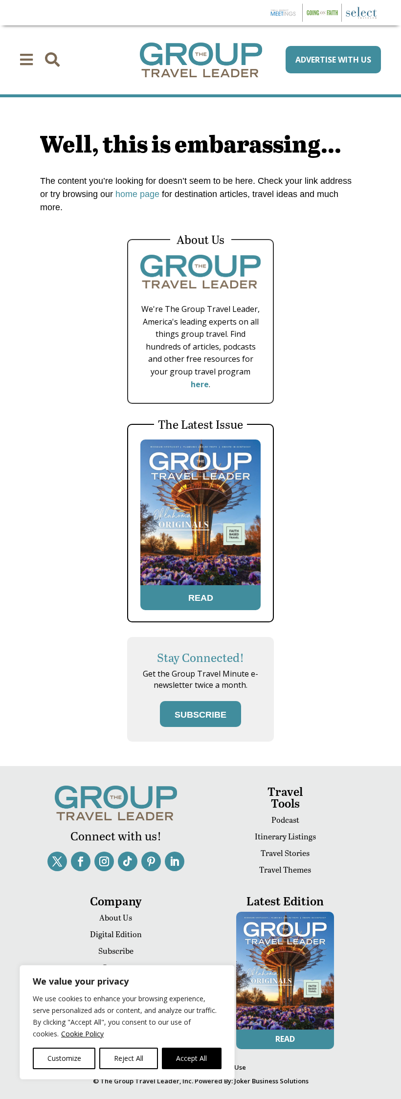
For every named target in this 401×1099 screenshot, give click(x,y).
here (200, 384)
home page (136, 194)
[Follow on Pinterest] (151, 861)
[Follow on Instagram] (104, 861)
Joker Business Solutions (271, 1081)
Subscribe (116, 950)
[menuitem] (26, 59)
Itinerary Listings (285, 836)
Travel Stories (285, 853)
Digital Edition (116, 934)
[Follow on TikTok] (127, 861)
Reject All (128, 1058)
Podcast (285, 819)
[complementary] (127, 1022)
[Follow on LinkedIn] (174, 861)
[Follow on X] (57, 861)
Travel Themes (285, 869)
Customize (64, 1058)
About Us (115, 917)
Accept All (191, 1058)
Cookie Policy (82, 1033)
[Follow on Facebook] (80, 861)
